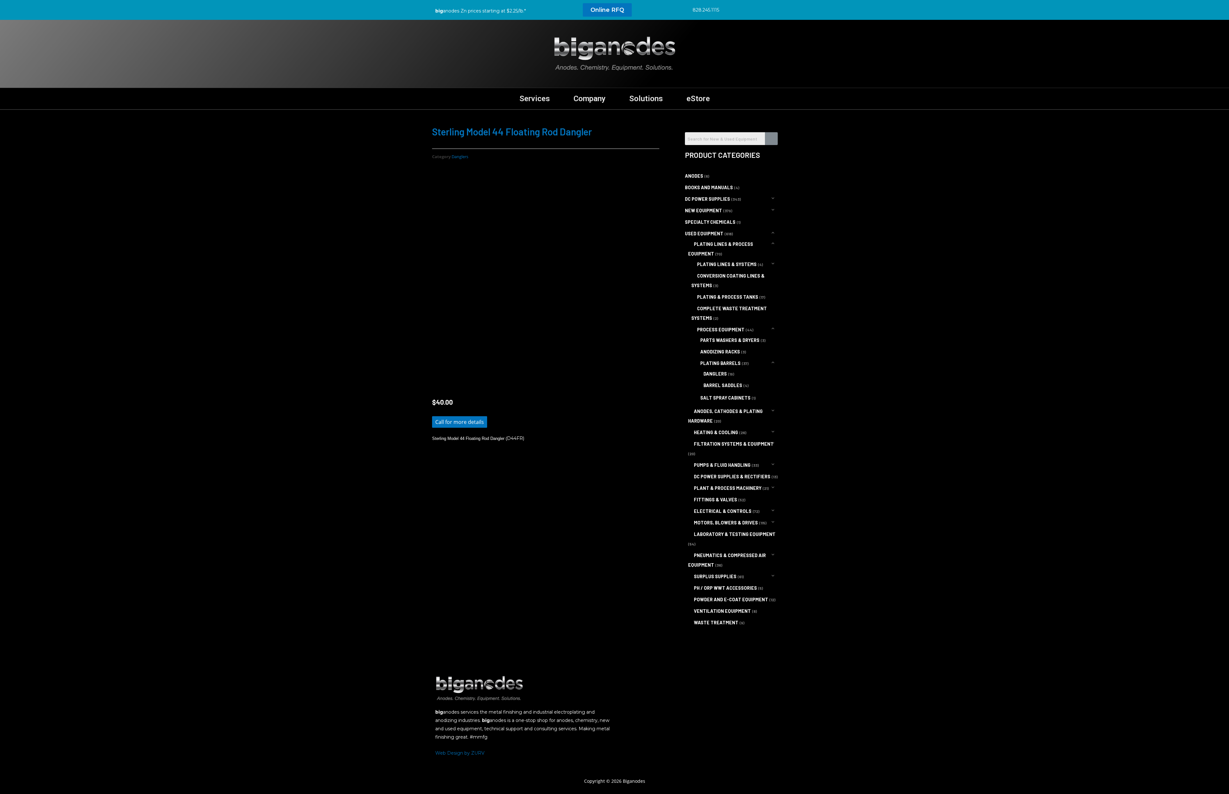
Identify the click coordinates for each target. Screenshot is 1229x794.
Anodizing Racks (720, 351)
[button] (607, 10)
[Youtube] (773, 9)
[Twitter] (745, 9)
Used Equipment (704, 233)
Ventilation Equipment (722, 611)
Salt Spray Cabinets (725, 398)
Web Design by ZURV (460, 753)
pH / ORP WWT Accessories (725, 588)
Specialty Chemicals (710, 222)
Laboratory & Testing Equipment (734, 534)
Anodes (694, 176)
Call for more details (459, 421)
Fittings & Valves (715, 499)
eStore (698, 98)
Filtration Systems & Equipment (734, 444)
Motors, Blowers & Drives (726, 522)
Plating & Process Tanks (727, 297)
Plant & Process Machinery (727, 488)
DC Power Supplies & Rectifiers (732, 476)
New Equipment (703, 210)
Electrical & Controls (722, 511)
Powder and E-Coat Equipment (731, 599)
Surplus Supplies (715, 576)
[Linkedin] (759, 9)
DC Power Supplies (707, 199)
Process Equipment (720, 329)
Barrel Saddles (722, 385)
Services (534, 98)
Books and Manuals (709, 187)
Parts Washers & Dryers (729, 340)
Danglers (460, 156)
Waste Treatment (716, 622)
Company (590, 98)
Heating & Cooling (716, 432)
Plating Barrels (720, 363)
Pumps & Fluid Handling (722, 465)
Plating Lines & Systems (727, 264)
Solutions (646, 98)
